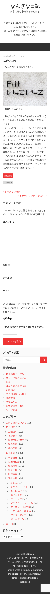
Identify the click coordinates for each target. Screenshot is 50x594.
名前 (6, 264)
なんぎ (21, 56)
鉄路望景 (12, 443)
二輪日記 (12, 431)
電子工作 (12, 477)
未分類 (9, 523)
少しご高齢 (11, 409)
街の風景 (8, 176)
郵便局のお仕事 (16, 439)
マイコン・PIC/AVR (20, 506)
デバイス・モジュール (22, 502)
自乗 (8, 381)
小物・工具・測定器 (21, 510)
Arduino (14, 482)
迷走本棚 (12, 469)
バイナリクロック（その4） (31, 195)
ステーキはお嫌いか (16, 377)
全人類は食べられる (16, 393)
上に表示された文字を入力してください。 (24, 326)
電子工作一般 (17, 518)
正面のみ (10, 389)
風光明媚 (12, 447)
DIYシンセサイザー (20, 487)
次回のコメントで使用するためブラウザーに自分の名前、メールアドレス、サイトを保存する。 (25, 307)
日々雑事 (10, 426)
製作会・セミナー (20, 514)
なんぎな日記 (25, 6)
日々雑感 (10, 452)
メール (7, 277)
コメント (9, 221)
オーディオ (16, 498)
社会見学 (12, 435)
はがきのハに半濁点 (16, 385)
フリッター (8, 182)
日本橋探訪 (14, 461)
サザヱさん (11, 401)
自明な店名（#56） (16, 405)
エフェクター (17, 494)
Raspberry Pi (16, 491)
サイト (6, 290)
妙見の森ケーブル (15, 373)
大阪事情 (12, 457)
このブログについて (16, 422)
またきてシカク (12, 191)
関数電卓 (12, 473)
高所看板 (10, 397)
